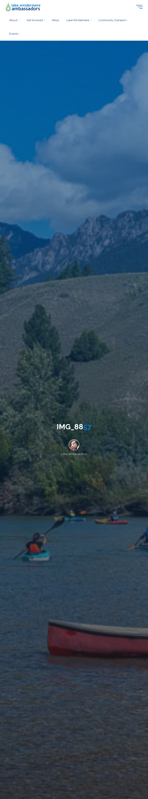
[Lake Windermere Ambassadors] (23, 6)
